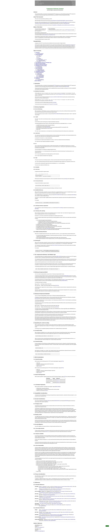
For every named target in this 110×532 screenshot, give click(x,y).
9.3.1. (37, 75)
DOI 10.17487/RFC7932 (66, 512)
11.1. (36, 79)
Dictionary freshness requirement (42, 59)
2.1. (36, 55)
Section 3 (46, 390)
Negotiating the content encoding (41, 65)
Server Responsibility (41, 76)
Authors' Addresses (38, 80)
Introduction (38, 52)
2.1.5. (37, 58)
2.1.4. (37, 57)
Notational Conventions (40, 53)
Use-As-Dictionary (39, 55)
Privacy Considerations (40, 77)
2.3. (36, 61)
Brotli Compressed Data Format (53, 512)
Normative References (40, 79)
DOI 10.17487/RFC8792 (42, 487)
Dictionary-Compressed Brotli (40, 63)
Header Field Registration (40, 69)
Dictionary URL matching (41, 60)
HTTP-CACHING (37, 491)
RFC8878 (36, 514)
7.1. (34, 359)
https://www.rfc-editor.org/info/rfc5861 (45, 497)
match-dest (39, 56)
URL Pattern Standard (43, 503)
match (37, 116)
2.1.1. (34, 116)
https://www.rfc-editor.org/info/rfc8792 (56, 487)
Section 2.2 (58, 381)
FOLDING (36, 486)
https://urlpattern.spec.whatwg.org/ (57, 503)
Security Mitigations (39, 74)
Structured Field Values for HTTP (59, 519)
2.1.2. (37, 56)
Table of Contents (37, 50)
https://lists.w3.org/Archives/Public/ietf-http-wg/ (42, 23)
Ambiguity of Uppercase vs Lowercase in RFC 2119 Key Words (52, 498)
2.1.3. (34, 143)
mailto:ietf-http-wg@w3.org (64, 22)
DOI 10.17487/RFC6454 (57, 509)
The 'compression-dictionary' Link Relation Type (43, 62)
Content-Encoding (39, 67)
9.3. (36, 74)
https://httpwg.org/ (66, 23)
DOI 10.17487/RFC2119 (71, 493)
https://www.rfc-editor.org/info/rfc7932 (45, 513)
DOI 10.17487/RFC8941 (71, 519)
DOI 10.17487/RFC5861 (67, 496)
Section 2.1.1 (47, 431)
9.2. (36, 73)
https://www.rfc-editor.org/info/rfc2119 (48, 494)
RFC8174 (36, 498)
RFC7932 (36, 512)
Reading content (39, 73)
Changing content (38, 403)
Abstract (35, 12)
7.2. (36, 69)
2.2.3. (34, 231)
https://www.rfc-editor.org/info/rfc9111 (54, 492)
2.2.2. (37, 60)
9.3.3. (37, 76)
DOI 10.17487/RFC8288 (57, 504)
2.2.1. (37, 59)
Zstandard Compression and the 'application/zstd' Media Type (58, 514)
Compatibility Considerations (40, 71)
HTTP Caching (62, 491)
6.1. (36, 66)
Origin (36, 509)
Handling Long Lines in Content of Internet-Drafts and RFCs (63, 486)
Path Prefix (37, 169)
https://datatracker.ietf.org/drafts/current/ (49, 34)
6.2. (36, 67)
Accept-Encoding (39, 66)
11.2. (34, 507)
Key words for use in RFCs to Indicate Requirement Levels (52, 493)
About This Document (38, 16)
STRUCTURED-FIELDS (39, 519)
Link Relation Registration (40, 70)
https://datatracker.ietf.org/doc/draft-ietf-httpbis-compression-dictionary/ (62, 20)
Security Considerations (40, 72)
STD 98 (66, 491)
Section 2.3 (58, 382)
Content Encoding (38, 359)
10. (34, 474)
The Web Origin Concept (46, 509)
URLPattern (37, 503)
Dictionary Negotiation (39, 54)
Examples (39, 58)
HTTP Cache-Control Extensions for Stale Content (52, 496)
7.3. (36, 70)
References (38, 78)
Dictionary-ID (39, 61)
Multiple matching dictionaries (41, 231)
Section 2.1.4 (64, 279)
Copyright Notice (37, 41)
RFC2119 (36, 493)
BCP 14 (62, 493)
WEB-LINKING (37, 504)
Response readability (39, 433)
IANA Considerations (39, 357)
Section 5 (40, 372)
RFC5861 (36, 496)
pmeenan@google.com (40, 527)
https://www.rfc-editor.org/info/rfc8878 (56, 515)
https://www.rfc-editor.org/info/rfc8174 (48, 499)
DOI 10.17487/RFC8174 (72, 498)
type (39, 57)
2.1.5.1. (35, 169)
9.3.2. (34, 433)
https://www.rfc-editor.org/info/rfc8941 (49, 520)
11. (34, 482)
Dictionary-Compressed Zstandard (41, 64)
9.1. (34, 403)
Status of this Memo (38, 27)
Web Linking (48, 504)
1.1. (36, 53)
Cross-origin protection (41, 75)
